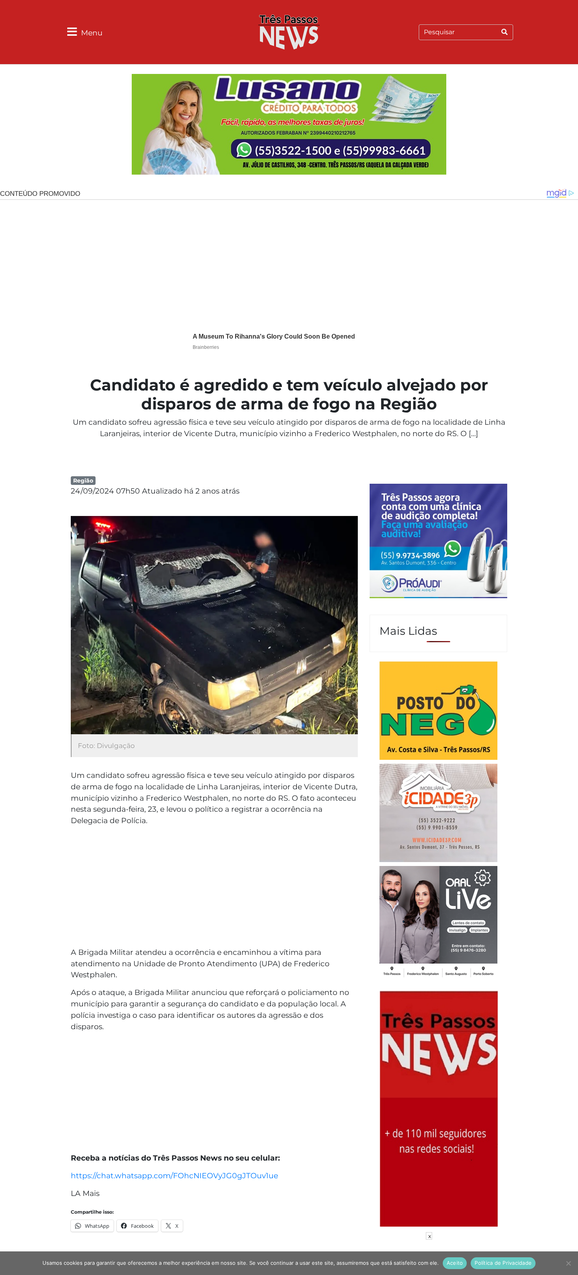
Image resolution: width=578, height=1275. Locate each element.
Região (83, 480)
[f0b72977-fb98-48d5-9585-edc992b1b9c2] (438, 712)
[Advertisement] (214, 888)
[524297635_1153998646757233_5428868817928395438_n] (438, 542)
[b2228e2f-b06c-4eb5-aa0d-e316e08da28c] (289, 125)
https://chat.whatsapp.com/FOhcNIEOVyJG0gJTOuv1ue (174, 1175)
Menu (92, 32)
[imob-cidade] (438, 814)
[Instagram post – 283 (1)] (438, 922)
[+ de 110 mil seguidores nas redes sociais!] (439, 1108)
